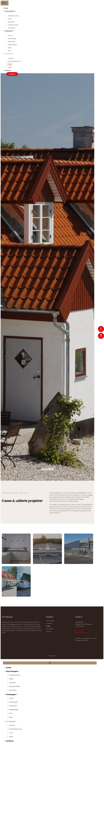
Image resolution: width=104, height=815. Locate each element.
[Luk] (50, 662)
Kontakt (48, 631)
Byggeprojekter (12, 44)
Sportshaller (11, 28)
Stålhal (10, 19)
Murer (9, 48)
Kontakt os (12, 74)
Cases (9, 64)
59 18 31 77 (81, 631)
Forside (6, 8)
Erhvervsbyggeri (9, 11)
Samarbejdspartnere (14, 61)
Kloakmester (12, 41)
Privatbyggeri (8, 31)
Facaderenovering (13, 16)
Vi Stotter (49, 623)
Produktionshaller (13, 25)
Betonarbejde (12, 38)
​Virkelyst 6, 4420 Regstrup (83, 624)
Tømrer (10, 35)
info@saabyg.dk (83, 633)
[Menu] (4, 3)
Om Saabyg (7, 54)
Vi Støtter (11, 58)
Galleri (10, 67)
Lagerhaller (11, 22)
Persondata (50, 629)
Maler (9, 51)
